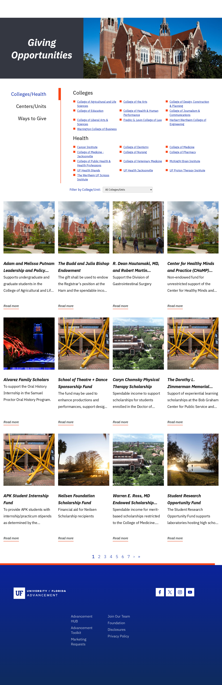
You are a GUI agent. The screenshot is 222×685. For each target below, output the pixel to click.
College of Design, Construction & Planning (189, 104)
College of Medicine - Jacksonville (90, 154)
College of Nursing (135, 152)
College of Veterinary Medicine (142, 161)
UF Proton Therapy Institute (187, 170)
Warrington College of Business (97, 129)
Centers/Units (31, 106)
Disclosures (117, 629)
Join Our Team (119, 616)
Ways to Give (32, 118)
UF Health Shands (88, 170)
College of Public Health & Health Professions (94, 163)
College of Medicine (182, 147)
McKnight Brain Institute (185, 161)
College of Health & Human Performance (140, 113)
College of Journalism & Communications (185, 113)
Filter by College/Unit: (85, 190)
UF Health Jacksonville (138, 170)
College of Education (90, 110)
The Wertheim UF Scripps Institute (93, 177)
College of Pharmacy (183, 152)
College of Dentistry (136, 147)
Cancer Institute (87, 147)
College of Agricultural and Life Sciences (96, 104)
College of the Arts (135, 101)
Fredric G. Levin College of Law (142, 120)
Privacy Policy (118, 636)
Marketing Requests (78, 641)
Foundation (116, 622)
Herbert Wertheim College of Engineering (188, 122)
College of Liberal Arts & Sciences (92, 122)
